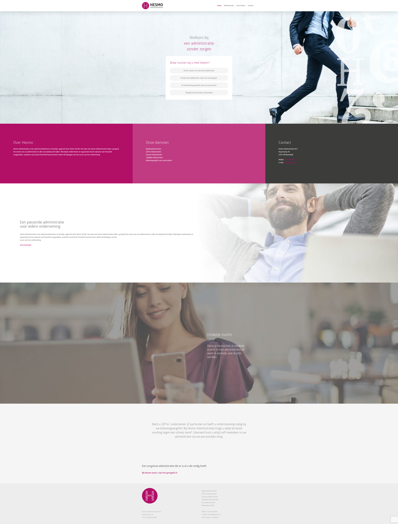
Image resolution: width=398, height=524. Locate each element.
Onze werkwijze (25, 245)
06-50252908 (289, 160)
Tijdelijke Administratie (154, 158)
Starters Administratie (154, 155)
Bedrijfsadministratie (153, 149)
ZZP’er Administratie (153, 152)
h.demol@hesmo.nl (291, 163)
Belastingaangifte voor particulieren (159, 160)
